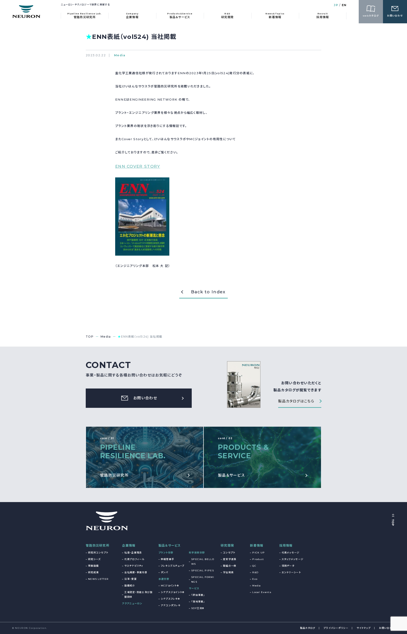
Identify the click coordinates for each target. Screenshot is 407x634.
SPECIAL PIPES (202, 570)
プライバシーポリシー (336, 628)
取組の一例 (229, 565)
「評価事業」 (198, 595)
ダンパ (164, 572)
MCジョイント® (170, 585)
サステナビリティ (133, 565)
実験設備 (93, 565)
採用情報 (286, 545)
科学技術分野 (197, 552)
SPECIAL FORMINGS (202, 579)
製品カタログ (307, 628)
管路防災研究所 (97, 545)
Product (258, 559)
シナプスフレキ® (170, 598)
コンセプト (229, 552)
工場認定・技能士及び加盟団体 (138, 594)
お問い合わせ (387, 628)
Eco (254, 579)
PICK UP (258, 552)
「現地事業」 (198, 601)
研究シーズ (94, 559)
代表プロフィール (134, 559)
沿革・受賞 (130, 579)
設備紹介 (129, 585)
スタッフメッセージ (293, 559)
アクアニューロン (132, 603)
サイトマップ (364, 628)
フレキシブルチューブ (173, 565)
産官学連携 (229, 559)
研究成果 (93, 572)
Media (256, 585)
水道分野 (164, 579)
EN (344, 5)
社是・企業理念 (133, 552)
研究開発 (227, 545)
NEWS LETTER (98, 579)
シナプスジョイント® (172, 592)
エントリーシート (291, 572)
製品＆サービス (170, 545)
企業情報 (128, 545)
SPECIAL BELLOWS (202, 561)
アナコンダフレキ (170, 605)
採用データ (288, 565)
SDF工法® (197, 608)
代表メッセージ (291, 552)
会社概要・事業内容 (135, 572)
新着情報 (256, 545)
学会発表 (228, 572)
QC (254, 565)
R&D (255, 572)
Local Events (261, 592)
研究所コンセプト (98, 552)
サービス (194, 588)
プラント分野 (166, 552)
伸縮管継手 (167, 559)
